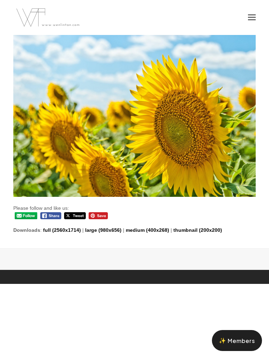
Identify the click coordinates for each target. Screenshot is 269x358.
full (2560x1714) (62, 230)
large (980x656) (103, 230)
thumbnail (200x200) (197, 230)
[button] (252, 17)
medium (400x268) (147, 230)
